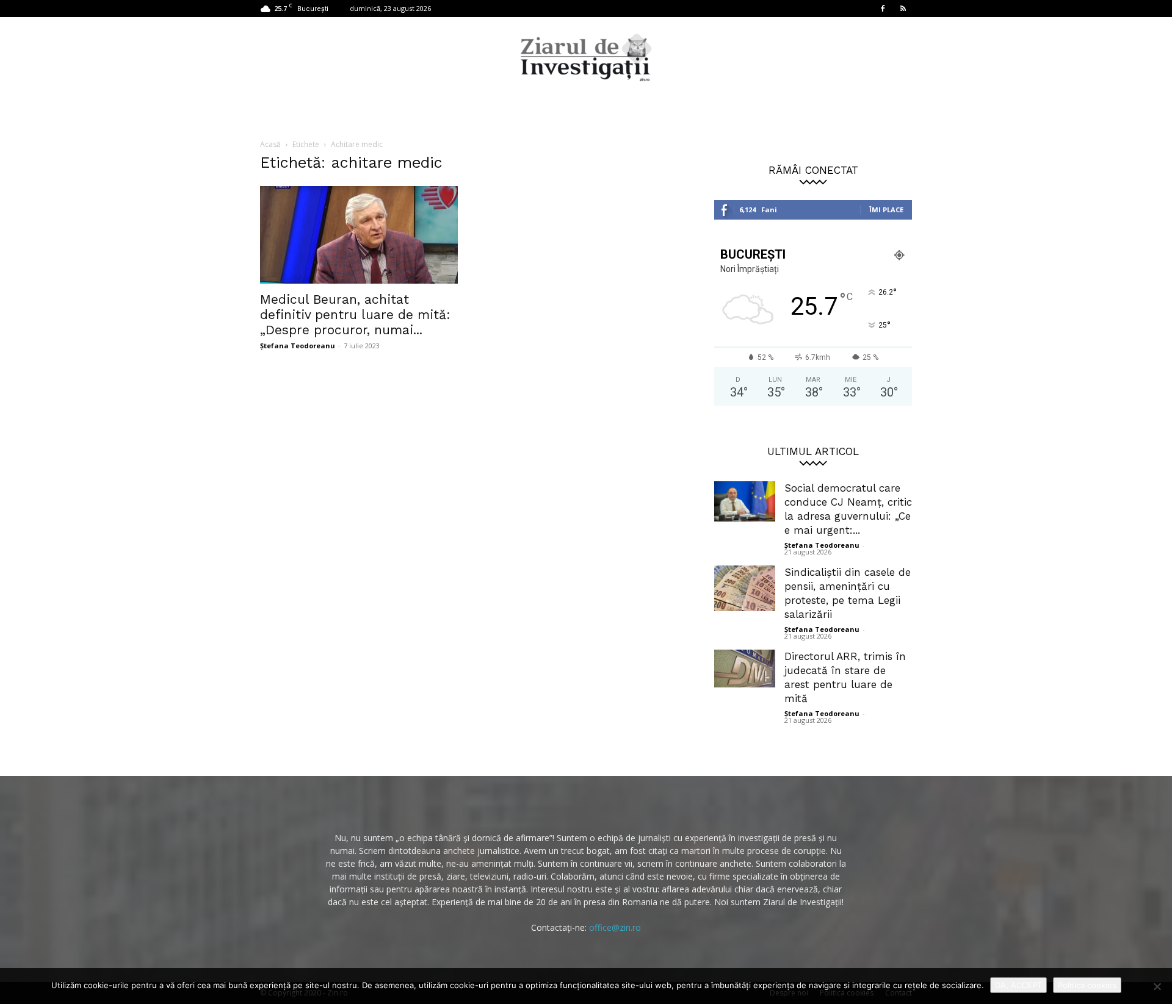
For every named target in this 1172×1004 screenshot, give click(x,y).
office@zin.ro (615, 927)
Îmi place (886, 209)
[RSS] (903, 8)
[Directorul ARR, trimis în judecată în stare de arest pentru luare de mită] (744, 668)
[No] (1157, 986)
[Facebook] (883, 8)
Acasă (270, 144)
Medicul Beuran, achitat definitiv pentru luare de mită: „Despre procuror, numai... (355, 314)
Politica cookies (1087, 985)
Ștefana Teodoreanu (297, 345)
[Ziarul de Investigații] (586, 57)
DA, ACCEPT (1018, 985)
